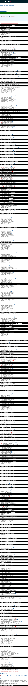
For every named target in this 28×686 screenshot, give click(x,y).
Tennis (8, 3)
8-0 (12, 436)
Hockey (5, 3)
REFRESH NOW (3, 11)
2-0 (11, 432)
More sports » (11, 5)
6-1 (12, 443)
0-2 (19, 444)
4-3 (14, 163)
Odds (12, 8)
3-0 (13, 52)
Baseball (24, 3)
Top (1, 678)
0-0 (14, 167)
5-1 (11, 166)
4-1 (15, 210)
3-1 (14, 126)
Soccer (1, 3)
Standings (13, 25)
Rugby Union (6, 5)
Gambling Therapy (11, 683)
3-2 (11, 128)
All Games (2, 8)
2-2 (12, 364)
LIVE (6, 8)
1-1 (15, 53)
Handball (16, 3)
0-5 (11, 451)
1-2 (14, 185)
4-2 (12, 121)
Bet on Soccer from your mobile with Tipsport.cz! (9, 23)
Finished (9, 8)
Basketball (12, 3)
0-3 (17, 45)
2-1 (15, 58)
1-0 (14, 153)
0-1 (11, 54)
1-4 (17, 619)
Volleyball (20, 3)
